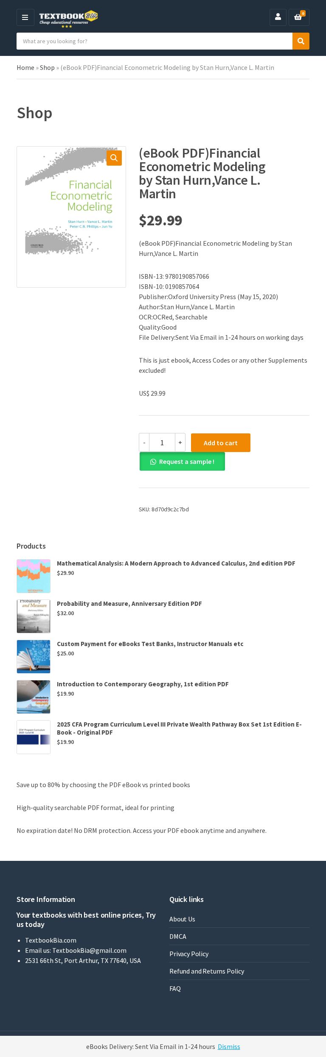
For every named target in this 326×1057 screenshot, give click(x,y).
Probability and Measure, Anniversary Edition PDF (129, 603)
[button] (114, 158)
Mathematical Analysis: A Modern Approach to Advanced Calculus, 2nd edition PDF (176, 563)
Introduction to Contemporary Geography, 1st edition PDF (143, 684)
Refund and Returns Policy (206, 971)
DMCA (177, 936)
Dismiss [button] (229, 1046)
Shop (47, 67)
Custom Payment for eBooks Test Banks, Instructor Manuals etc (150, 644)
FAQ (175, 988)
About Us (182, 919)
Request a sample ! (186, 461)
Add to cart (221, 442)
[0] (298, 17)
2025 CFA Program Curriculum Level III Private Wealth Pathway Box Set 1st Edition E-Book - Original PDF (179, 728)
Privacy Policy (188, 953)
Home (25, 67)
